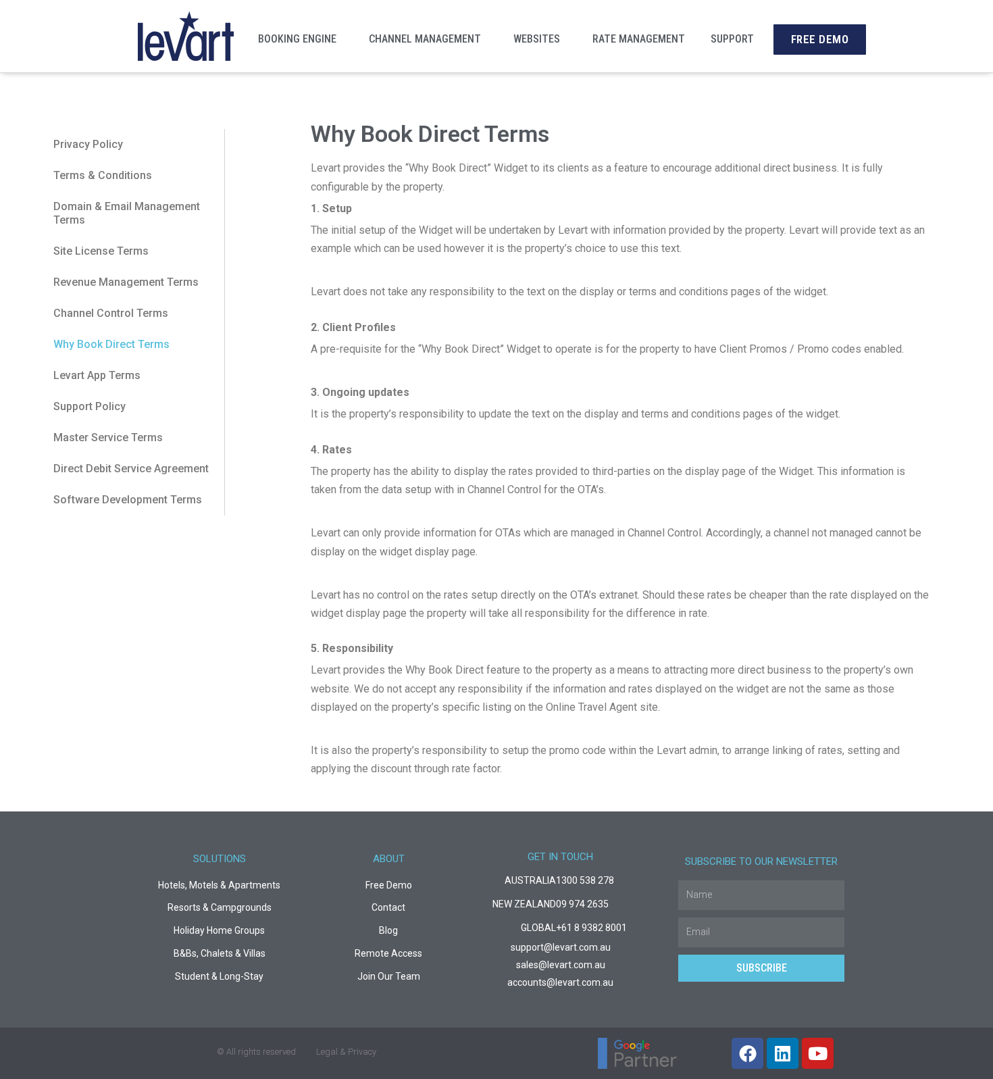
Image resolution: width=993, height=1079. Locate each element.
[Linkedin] (782, 1054)
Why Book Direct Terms (111, 344)
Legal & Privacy (346, 1052)
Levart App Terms (97, 375)
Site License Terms (101, 251)
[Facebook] (747, 1054)
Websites (536, 38)
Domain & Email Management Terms (126, 213)
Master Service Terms (108, 437)
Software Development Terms (127, 499)
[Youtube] (818, 1054)
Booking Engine (297, 38)
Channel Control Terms (110, 313)
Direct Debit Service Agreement (131, 468)
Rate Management (638, 38)
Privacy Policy (88, 144)
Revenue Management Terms (126, 282)
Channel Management (425, 38)
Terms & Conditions (102, 175)
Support (732, 38)
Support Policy (89, 406)
